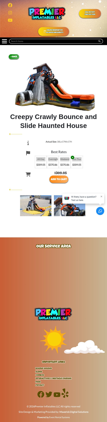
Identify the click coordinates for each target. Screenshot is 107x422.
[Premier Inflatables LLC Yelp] (65, 397)
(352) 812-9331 (90, 14)
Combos (40, 375)
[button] (4, 41)
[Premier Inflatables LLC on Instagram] (10, 13)
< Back (14, 57)
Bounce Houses (44, 369)
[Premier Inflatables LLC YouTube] (57, 397)
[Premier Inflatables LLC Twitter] (48, 397)
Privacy (40, 385)
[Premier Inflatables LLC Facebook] (40, 397)
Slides (39, 372)
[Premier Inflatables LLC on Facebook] (10, 5)
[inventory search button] (99, 41)
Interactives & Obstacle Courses (53, 379)
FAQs (38, 382)
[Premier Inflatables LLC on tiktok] (10, 21)
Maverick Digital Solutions (73, 411)
